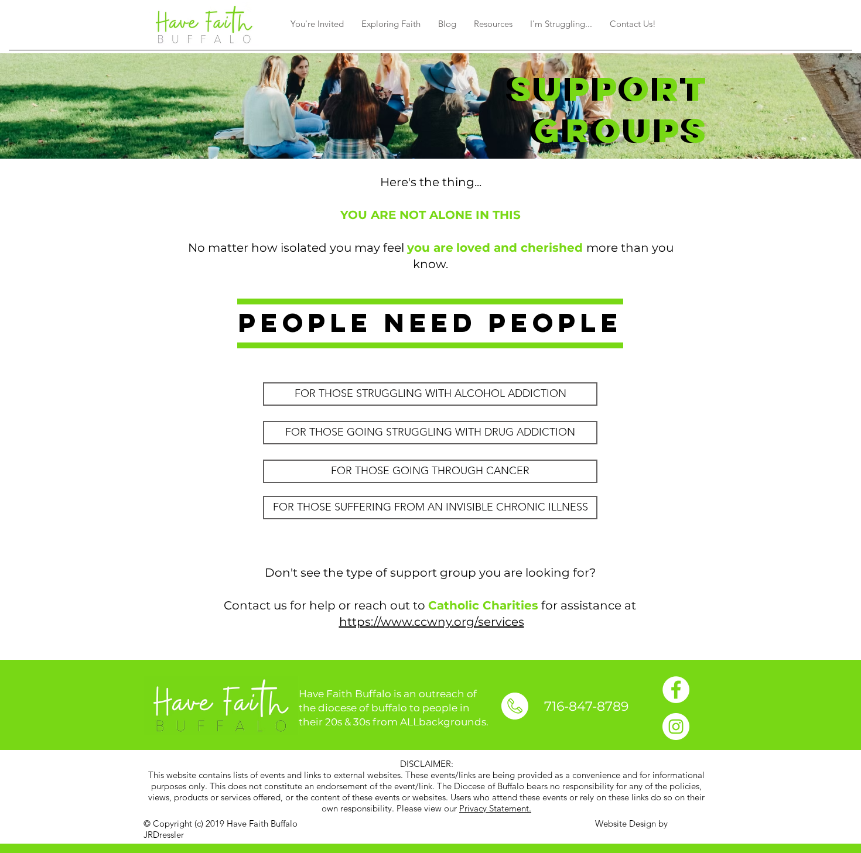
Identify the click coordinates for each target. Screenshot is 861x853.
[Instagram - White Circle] (675, 726)
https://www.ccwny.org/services (431, 622)
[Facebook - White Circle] (675, 689)
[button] (317, 24)
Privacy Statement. (495, 808)
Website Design (625, 823)
